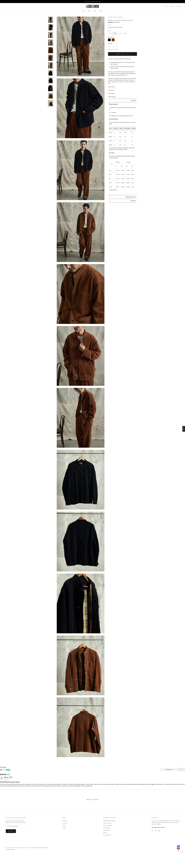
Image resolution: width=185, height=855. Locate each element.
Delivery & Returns (107, 823)
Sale (95, 11)
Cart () (179, 6)
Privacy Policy (106, 828)
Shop (89, 11)
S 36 (110, 33)
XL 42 (125, 33)
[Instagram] (155, 830)
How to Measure (107, 835)
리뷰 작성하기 (169, 769)
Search (172, 6)
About (101, 11)
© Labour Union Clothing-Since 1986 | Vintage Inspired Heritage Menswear (27, 847)
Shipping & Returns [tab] (131, 197)
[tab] (122, 100)
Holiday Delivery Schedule (109, 820)
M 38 (115, 33)
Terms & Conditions (107, 825)
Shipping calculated (112, 27)
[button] (111, 22)
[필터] (180, 769)
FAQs (64, 825)
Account (166, 6)
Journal (64, 828)
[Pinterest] (158, 830)
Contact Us (65, 823)
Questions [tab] (133, 200)
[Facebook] (152, 830)
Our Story (65, 820)
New (83, 11)
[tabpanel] (122, 148)
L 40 (120, 33)
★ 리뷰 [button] (183, 428)
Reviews (105, 832)
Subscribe (11, 831)
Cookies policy (106, 830)
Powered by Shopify (10, 849)
